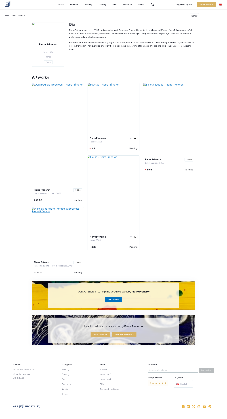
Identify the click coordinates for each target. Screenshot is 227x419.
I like (78, 190)
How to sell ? (105, 374)
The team (104, 369)
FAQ (102, 384)
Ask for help (113, 299)
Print (64, 379)
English (183, 384)
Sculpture (66, 384)
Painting (78, 200)
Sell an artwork (100, 334)
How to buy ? (105, 379)
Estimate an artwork (124, 334)
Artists (65, 389)
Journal (65, 394)
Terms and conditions (109, 389)
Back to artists (18, 15)
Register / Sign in (184, 4)
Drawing (65, 374)
